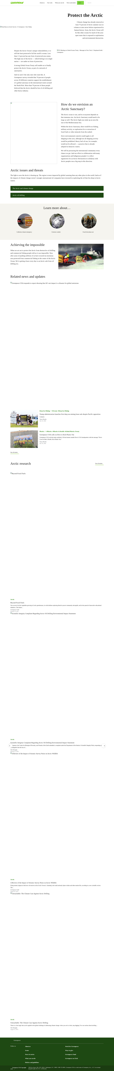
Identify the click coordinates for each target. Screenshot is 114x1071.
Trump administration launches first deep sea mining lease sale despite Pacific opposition (70, 414)
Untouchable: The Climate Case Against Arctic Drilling (29, 1023)
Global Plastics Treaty (72, 431)
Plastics (42, 431)
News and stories (71, 3)
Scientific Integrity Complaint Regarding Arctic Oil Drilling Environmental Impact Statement (42, 743)
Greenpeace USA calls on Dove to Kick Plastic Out (57, 435)
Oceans (55, 411)
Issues (27, 1050)
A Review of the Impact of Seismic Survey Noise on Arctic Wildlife (33, 883)
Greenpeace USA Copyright (19, 1067)
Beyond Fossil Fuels (17, 603)
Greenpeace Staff (14, 609)
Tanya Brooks (43, 419)
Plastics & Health (58, 431)
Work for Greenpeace (72, 1046)
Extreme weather (56, 232)
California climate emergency (24, 232)
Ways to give (69, 1050)
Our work (49, 3)
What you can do (59, 3)
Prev (9, 745)
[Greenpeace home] (16, 3)
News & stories (29, 1054)
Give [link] (79, 3)
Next (104, 746)
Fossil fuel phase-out (88, 232)
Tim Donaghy (13, 749)
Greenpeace (17, 1040)
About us (42, 3)
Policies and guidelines (32, 1062)
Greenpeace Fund (70, 1054)
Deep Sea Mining (45, 411)
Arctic (12, 599)
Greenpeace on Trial (71, 1058)
